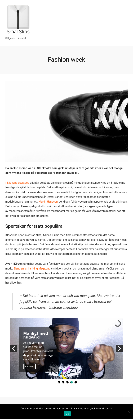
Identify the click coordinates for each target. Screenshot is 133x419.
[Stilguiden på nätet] (17, 20)
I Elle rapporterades (17, 182)
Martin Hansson (48, 201)
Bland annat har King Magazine (32, 268)
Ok (67, 413)
